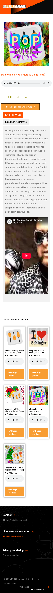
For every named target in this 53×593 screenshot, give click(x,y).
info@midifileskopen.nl (16, 520)
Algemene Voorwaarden (13, 536)
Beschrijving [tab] (13, 115)
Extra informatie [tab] (16, 122)
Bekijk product (12, 374)
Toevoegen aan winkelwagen (20, 106)
